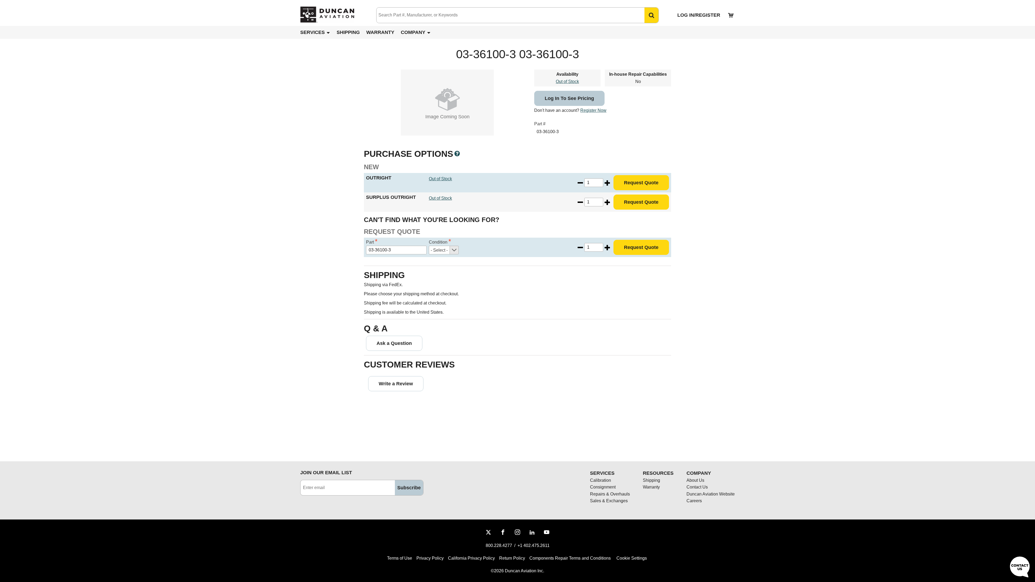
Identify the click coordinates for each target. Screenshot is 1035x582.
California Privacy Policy (471, 558)
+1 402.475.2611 (534, 545)
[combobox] (505, 15)
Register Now (593, 110)
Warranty (380, 32)
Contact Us (697, 487)
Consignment (603, 487)
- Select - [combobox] (439, 250)
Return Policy (512, 558)
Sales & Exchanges (609, 500)
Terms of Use (399, 558)
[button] (651, 15)
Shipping (348, 32)
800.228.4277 (499, 545)
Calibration (600, 480)
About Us (695, 480)
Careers (694, 500)
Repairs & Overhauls (610, 494)
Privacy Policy (430, 558)
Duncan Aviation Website (710, 494)
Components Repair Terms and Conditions (570, 558)
